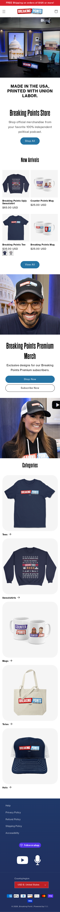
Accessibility (12, 833)
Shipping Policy (14, 826)
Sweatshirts (9, 597)
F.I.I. (47, 906)
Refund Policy (13, 819)
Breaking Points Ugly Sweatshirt (14, 202)
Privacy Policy (13, 812)
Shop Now (30, 379)
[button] (3, 11)
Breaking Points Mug (43, 244)
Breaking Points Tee (14, 244)
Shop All (30, 141)
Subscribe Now (30, 388)
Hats (5, 787)
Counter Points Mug (42, 200)
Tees (5, 534)
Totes (5, 724)
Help (8, 805)
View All (30, 264)
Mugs (5, 661)
